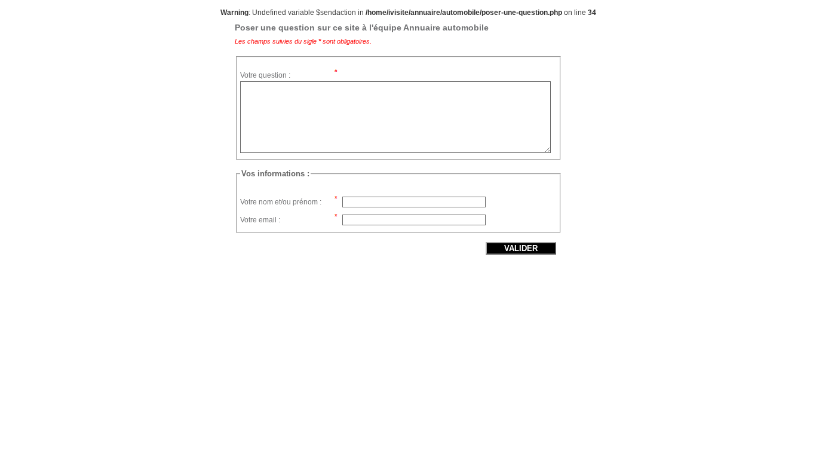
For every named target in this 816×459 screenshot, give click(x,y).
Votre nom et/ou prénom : (280, 202)
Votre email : (260, 220)
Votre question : (265, 75)
